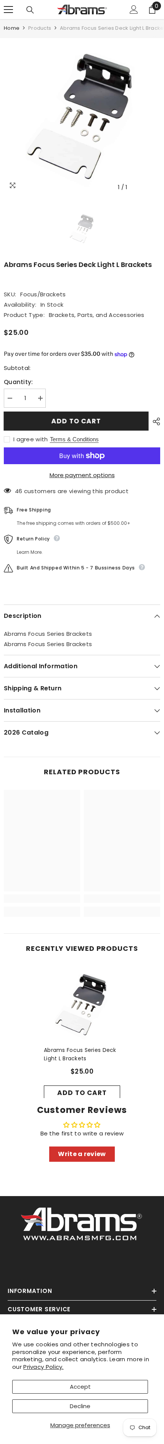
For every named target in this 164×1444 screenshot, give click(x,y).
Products (39, 28)
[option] (82, 116)
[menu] (8, 9)
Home (11, 28)
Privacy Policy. (43, 1367)
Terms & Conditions (74, 439)
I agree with (30, 439)
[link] (42, 898)
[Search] (30, 9)
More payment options (82, 475)
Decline (80, 1406)
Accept (80, 1387)
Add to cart (76, 421)
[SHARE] (154, 421)
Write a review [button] (82, 1154)
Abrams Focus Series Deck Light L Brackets (80, 1054)
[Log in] (134, 9)
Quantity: (18, 382)
